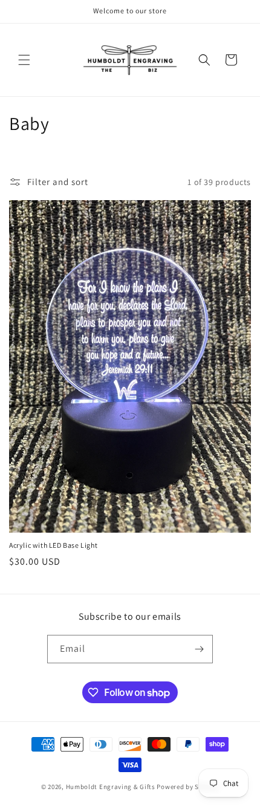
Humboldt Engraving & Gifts (110, 786)
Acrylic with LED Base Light (53, 545)
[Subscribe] (199, 649)
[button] (24, 60)
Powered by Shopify (188, 786)
